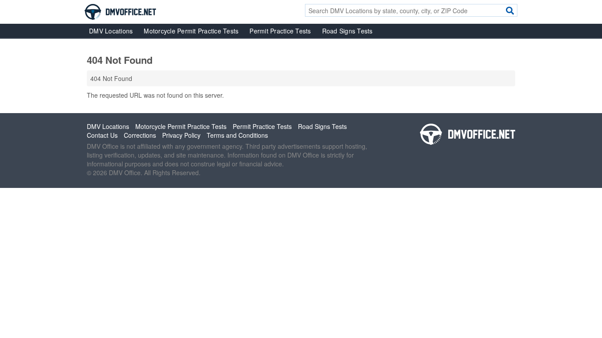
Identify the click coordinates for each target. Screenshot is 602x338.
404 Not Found (111, 78)
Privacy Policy (181, 135)
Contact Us (102, 135)
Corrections (140, 135)
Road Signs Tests (347, 30)
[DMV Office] (120, 11)
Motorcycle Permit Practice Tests (191, 30)
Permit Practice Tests (280, 30)
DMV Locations (111, 30)
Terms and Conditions (237, 135)
